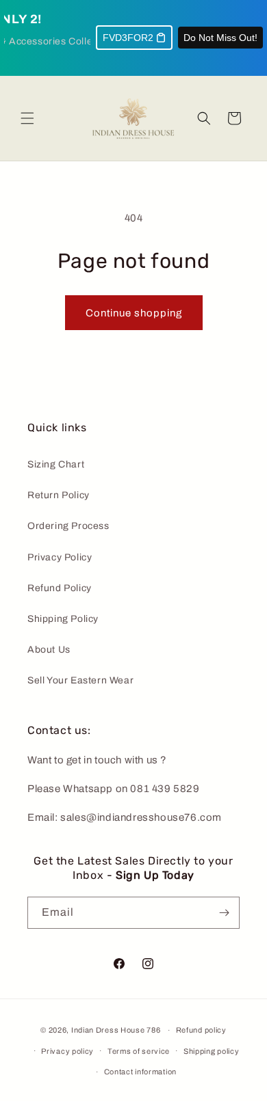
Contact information (140, 1072)
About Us (49, 649)
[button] (27, 118)
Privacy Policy (59, 557)
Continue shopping (134, 313)
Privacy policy (67, 1051)
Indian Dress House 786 (115, 1030)
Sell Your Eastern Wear (80, 680)
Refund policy (201, 1030)
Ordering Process (68, 526)
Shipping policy (211, 1051)
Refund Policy (59, 588)
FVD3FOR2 (128, 37)
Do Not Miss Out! (220, 37)
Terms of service (138, 1051)
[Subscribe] (224, 913)
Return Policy (58, 495)
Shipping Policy (63, 619)
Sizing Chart (55, 464)
